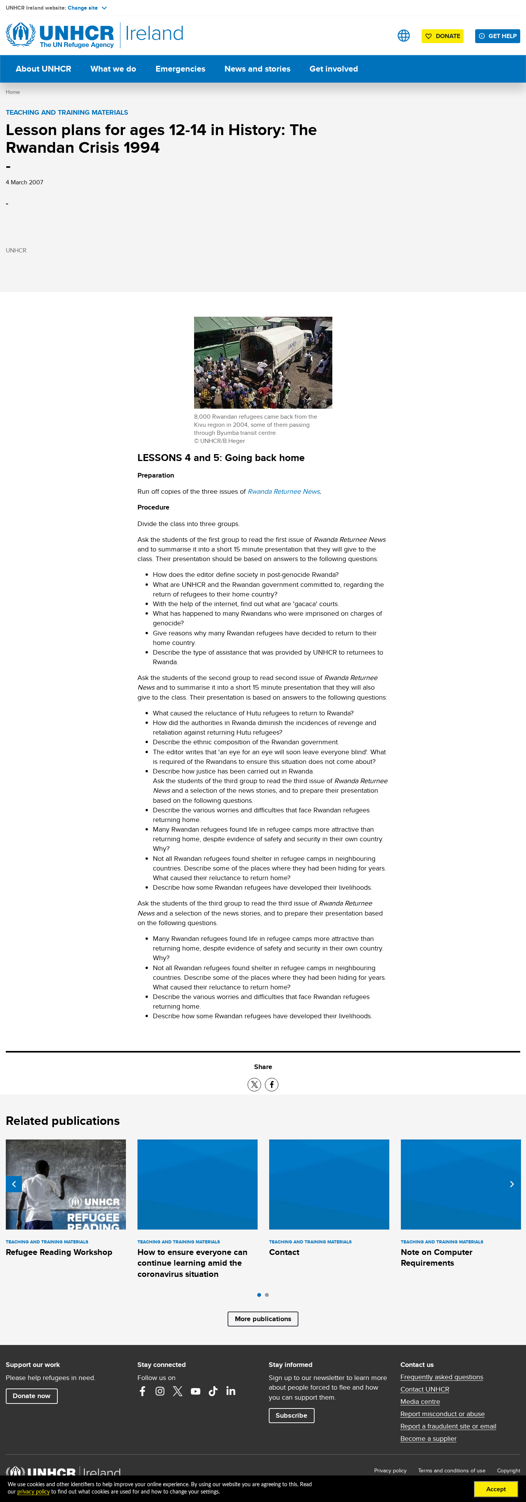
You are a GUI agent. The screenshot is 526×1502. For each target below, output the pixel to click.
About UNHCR (43, 68)
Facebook (142, 1391)
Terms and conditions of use (452, 1470)
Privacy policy (390, 1470)
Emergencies (180, 68)
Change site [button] (83, 8)
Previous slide (14, 1184)
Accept (496, 1489)
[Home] (60, 35)
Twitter (178, 1391)
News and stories (257, 68)
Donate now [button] (31, 1396)
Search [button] (379, 35)
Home (13, 92)
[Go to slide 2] (269, 1297)
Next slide (512, 1184)
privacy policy (33, 1492)
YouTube (196, 1391)
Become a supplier (428, 1438)
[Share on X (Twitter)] (254, 1084)
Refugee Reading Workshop (59, 1252)
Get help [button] (503, 36)
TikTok (213, 1391)
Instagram (160, 1391)
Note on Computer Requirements (436, 1257)
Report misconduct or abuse (442, 1414)
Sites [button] (403, 35)
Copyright (508, 1470)
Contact (284, 1252)
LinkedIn (231, 1391)
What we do (113, 68)
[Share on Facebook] (271, 1084)
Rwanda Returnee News (284, 491)
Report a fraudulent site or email (448, 1426)
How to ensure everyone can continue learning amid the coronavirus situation (192, 1263)
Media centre (420, 1401)
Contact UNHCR (424, 1389)
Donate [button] (448, 36)
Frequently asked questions (441, 1377)
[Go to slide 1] (261, 1297)
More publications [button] (263, 1319)
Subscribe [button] (291, 1415)
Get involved (334, 68)
